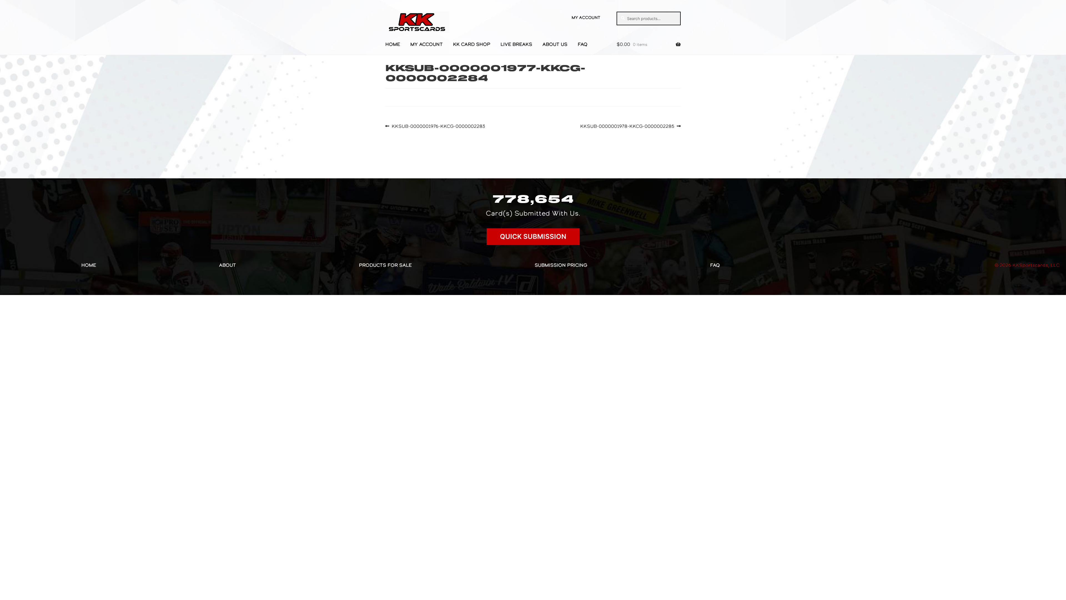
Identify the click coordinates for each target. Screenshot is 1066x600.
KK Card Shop (471, 44)
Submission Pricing (561, 265)
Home (392, 44)
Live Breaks (516, 44)
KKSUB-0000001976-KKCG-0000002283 (438, 126)
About (227, 265)
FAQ (582, 44)
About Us (554, 44)
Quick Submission (533, 236)
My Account (586, 17)
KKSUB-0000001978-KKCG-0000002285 (627, 126)
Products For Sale (385, 265)
